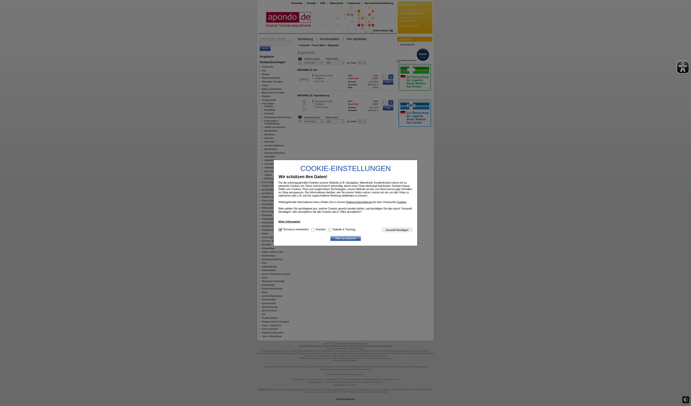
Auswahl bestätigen (397, 229)
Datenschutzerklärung (359, 202)
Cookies (401, 202)
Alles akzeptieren (345, 238)
